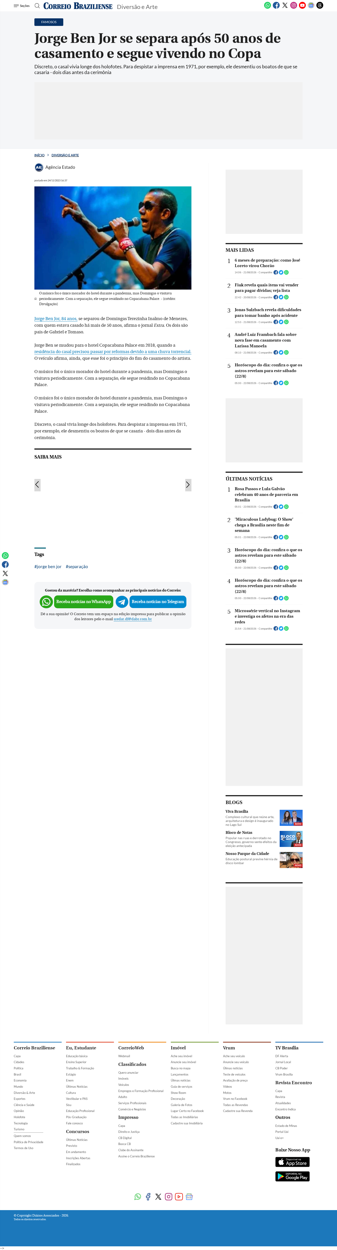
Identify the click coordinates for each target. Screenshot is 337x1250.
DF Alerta (281, 1056)
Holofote (19, 1117)
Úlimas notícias (181, 1080)
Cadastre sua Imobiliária (187, 1123)
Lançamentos (179, 1074)
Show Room (178, 1093)
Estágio (71, 1074)
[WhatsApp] (267, 8)
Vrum (229, 1048)
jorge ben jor (49, 566)
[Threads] (319, 8)
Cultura (71, 1093)
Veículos (123, 1085)
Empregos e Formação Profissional (140, 1091)
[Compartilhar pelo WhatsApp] (286, 273)
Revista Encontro (293, 1082)
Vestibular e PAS (77, 1099)
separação (78, 566)
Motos (227, 1093)
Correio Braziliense (34, 1048)
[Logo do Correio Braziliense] (78, 5)
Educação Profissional (80, 1111)
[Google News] (311, 8)
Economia (20, 1080)
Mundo (18, 1086)
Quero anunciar (128, 1072)
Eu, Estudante (81, 1048)
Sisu (68, 1105)
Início (39, 155)
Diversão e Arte (65, 155)
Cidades (19, 1062)
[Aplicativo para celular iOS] (292, 1162)
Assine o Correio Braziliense (136, 1156)
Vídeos (227, 1086)
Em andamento (76, 1152)
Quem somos (22, 1136)
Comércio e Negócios (132, 1109)
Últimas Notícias (77, 1086)
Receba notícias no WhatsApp (83, 601)
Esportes (19, 1099)
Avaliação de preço (235, 1080)
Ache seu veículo (234, 1056)
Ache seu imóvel (181, 1056)
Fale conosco (74, 1123)
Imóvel (178, 1048)
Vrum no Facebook (235, 1099)
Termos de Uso (23, 1148)
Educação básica (77, 1056)
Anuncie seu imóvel (183, 1062)
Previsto (71, 1146)
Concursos (77, 1131)
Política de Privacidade (28, 1142)
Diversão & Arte (24, 1093)
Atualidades (283, 1103)
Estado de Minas (286, 1126)
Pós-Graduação (76, 1117)
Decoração (178, 1099)
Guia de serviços (181, 1086)
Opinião (19, 1111)
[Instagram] (293, 8)
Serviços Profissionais (132, 1103)
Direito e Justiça (129, 1132)
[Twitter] (285, 8)
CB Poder (281, 1068)
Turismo (19, 1129)
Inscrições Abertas (78, 1158)
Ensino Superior (76, 1062)
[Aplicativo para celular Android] (292, 1177)
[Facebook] (276, 8)
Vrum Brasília (284, 1074)
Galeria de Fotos (181, 1105)
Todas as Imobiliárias (184, 1117)
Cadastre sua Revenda (238, 1111)
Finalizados (73, 1164)
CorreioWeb (131, 1048)
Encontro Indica (285, 1109)
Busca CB (124, 1144)
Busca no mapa (181, 1068)
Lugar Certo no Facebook (187, 1111)
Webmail (124, 1056)
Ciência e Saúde (24, 1105)
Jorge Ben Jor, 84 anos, (55, 318)
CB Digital (125, 1138)
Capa (17, 1056)
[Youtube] (302, 8)
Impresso (128, 1117)
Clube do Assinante (131, 1150)
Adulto (122, 1097)
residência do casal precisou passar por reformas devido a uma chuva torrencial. (112, 351)
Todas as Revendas (235, 1105)
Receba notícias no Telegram (158, 601)
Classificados (132, 1064)
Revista (280, 1097)
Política (18, 1068)
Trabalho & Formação (80, 1068)
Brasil (17, 1074)
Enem (70, 1080)
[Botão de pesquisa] (36, 5)
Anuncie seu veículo (236, 1062)
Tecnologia (21, 1123)
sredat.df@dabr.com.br (133, 619)
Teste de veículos (234, 1074)
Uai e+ (279, 1138)
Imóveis (123, 1078)
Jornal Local (283, 1062)
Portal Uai (281, 1132)
